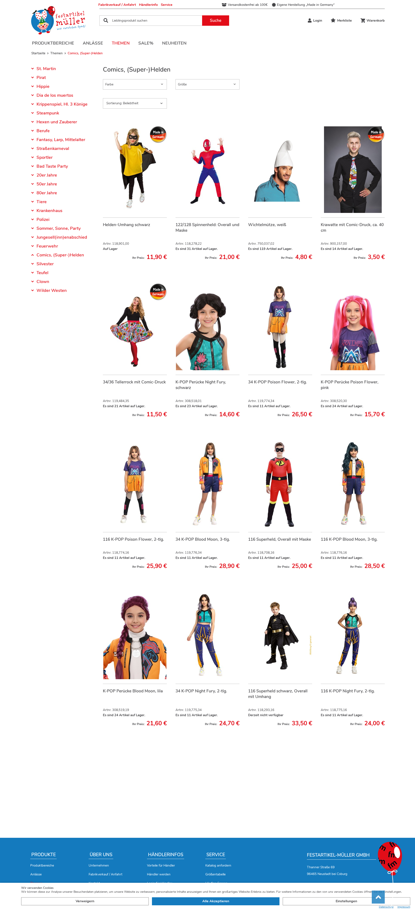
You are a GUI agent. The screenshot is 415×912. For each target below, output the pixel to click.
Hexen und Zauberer (57, 122)
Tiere (42, 202)
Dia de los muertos (55, 95)
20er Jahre (47, 175)
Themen (121, 43)
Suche (215, 20)
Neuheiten (174, 43)
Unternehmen (99, 865)
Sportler (45, 157)
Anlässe (93, 43)
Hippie (43, 86)
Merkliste (344, 20)
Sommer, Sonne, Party (59, 228)
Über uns (101, 855)
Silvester (45, 264)
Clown (43, 282)
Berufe (43, 131)
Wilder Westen (52, 290)
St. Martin (46, 69)
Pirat (41, 77)
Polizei (43, 219)
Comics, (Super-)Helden (60, 255)
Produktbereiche (53, 43)
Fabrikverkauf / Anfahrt (117, 4)
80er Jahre (47, 193)
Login (317, 20)
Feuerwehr (47, 246)
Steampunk (48, 113)
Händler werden (159, 874)
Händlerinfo (148, 4)
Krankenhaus (49, 211)
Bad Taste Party (52, 166)
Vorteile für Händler (161, 865)
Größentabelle (215, 874)
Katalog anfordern (218, 865)
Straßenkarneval (53, 148)
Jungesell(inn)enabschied (62, 237)
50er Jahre (47, 184)
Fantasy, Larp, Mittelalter (61, 140)
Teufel (42, 273)
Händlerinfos (165, 855)
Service (166, 4)
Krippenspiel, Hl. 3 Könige (62, 104)
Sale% (145, 43)
